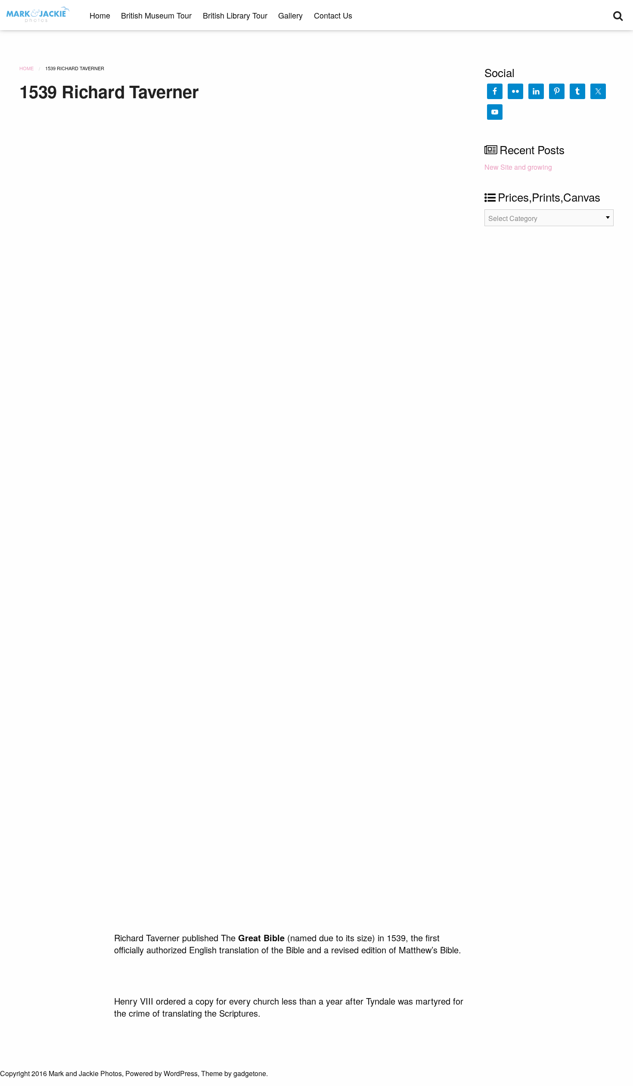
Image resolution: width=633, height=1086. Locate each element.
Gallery (290, 15)
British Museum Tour (156, 15)
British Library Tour (235, 15)
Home (100, 15)
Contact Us (333, 15)
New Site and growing (518, 167)
